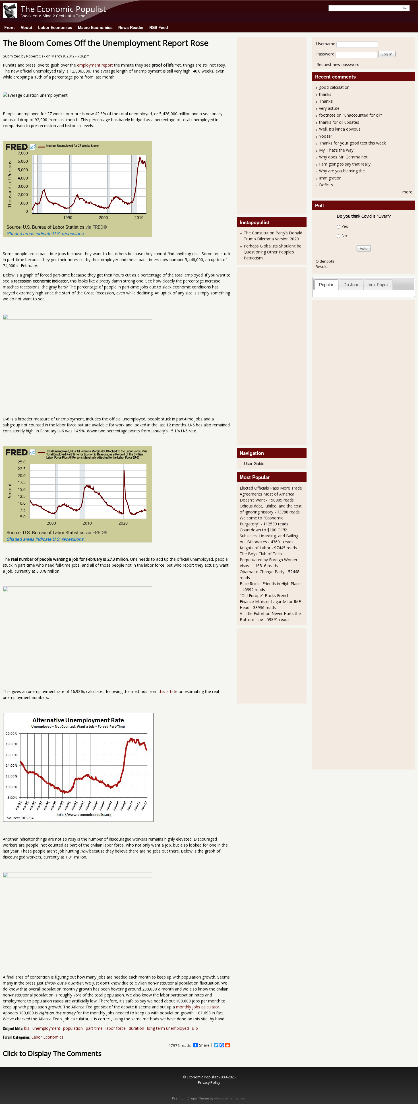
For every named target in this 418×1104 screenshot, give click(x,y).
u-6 (195, 1028)
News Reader (131, 27)
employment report (95, 65)
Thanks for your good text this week (352, 143)
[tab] (326, 284)
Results (322, 266)
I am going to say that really (345, 164)
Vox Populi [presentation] (378, 284)
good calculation (334, 87)
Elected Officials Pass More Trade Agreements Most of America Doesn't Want (271, 494)
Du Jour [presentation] (350, 284)
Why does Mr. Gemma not (343, 157)
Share (204, 1045)
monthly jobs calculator (197, 1007)
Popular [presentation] (326, 284)
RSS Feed (158, 27)
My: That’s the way (336, 150)
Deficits (326, 184)
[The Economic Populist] (10, 16)
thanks (325, 94)
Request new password (337, 64)
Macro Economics (95, 27)
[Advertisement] (262, 125)
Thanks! (326, 101)
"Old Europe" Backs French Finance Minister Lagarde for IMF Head (270, 601)
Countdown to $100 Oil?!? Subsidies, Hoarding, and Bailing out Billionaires (269, 535)
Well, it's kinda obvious (340, 129)
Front (9, 27)
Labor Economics (55, 27)
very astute (329, 108)
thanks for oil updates (339, 122)
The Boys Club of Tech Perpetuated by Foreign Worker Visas (268, 559)
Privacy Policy (209, 1082)
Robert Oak (35, 56)
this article (168, 691)
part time (94, 1028)
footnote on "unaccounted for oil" (350, 115)
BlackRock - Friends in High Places (271, 583)
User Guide (254, 463)
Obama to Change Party (262, 571)
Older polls (325, 261)
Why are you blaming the (342, 171)
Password (325, 54)
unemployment (46, 1028)
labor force (115, 1028)
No (344, 235)
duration (136, 1028)
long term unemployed (168, 1028)
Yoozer (325, 136)
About (26, 27)
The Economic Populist (63, 8)
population (73, 1028)
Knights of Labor (255, 547)
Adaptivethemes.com (230, 1098)
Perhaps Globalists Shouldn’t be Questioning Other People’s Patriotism (272, 252)
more (407, 192)
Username (325, 43)
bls (26, 1028)
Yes (345, 226)
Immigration (330, 178)
